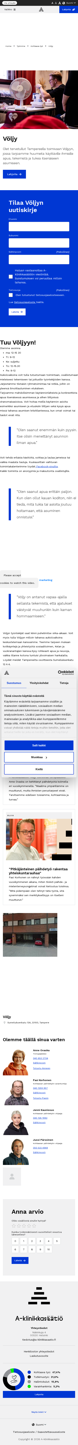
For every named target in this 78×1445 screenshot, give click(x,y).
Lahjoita (66, 9)
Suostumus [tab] (14, 682)
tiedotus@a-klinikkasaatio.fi (39, 1339)
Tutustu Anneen (41, 1068)
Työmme (21, 46)
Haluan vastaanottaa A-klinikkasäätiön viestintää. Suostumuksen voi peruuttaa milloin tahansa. (38, 276)
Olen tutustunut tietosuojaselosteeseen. (40, 295)
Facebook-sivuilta (46, 466)
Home (8, 46)
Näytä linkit (38, 1412)
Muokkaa (37, 757)
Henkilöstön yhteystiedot (39, 1351)
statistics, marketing (39, 580)
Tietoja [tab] (64, 682)
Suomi (69, 3)
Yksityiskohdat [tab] (39, 682)
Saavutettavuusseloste (51, 1431)
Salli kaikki (39, 745)
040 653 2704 (40, 1058)
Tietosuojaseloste (24, 1431)
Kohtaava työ (37, 46)
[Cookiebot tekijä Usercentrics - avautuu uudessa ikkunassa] (58, 672)
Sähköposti (39, 1063)
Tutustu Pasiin (40, 1098)
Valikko (8, 9)
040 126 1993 (40, 1118)
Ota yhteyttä (9, 3)
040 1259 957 (40, 1088)
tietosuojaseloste (25, 302)
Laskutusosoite (39, 1355)
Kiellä (39, 769)
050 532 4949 (40, 1148)
